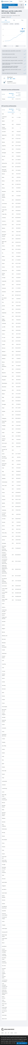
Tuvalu (3, 921)
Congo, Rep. (4, 214)
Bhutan (3, 187)
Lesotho (3, 344)
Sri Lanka (3, 340)
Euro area (4, 965)
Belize (3, 177)
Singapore (4, 885)
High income (4, 1018)
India (3, 295)
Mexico (3, 362)
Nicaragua (4, 404)
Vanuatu (3, 522)
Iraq (3, 302)
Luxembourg (4, 788)
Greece (3, 724)
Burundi (3, 156)
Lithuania (4, 784)
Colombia (4, 217)
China (3, 199)
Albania (3, 142)
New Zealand (4, 839)
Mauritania (4, 386)
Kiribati (3, 767)
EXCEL (14, 78)
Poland (3, 853)
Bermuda (4, 639)
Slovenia (3, 900)
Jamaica (3, 305)
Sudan (3, 432)
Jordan (3, 309)
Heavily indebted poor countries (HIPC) (4, 974)
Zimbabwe (4, 543)
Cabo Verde (4, 224)
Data (11, 1)
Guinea (3, 267)
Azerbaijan (4, 152)
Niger (3, 397)
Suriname (4, 131)
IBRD (2, 1033)
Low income (4, 585)
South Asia (4, 575)
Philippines (4, 418)
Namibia (3, 821)
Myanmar (4, 372)
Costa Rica (4, 664)
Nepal (3, 407)
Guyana (3, 284)
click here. (14, 1042)
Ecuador (3, 238)
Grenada (3, 277)
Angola (3, 138)
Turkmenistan (4, 481)
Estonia (3, 696)
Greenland (4, 728)
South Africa (4, 536)
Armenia (3, 149)
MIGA (12, 1033)
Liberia (3, 333)
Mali (3, 369)
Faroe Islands (4, 706)
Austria (3, 625)
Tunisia (3, 492)
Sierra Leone (4, 443)
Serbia (3, 453)
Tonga (3, 489)
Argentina (4, 145)
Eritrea (3, 245)
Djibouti (3, 228)
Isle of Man (4, 745)
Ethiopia (3, 249)
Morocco (3, 348)
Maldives (3, 358)
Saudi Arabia (4, 882)
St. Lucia (3, 337)
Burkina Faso (4, 163)
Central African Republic (3, 196)
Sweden (3, 903)
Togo (3, 471)
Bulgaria (3, 124)
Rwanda (3, 429)
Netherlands (4, 829)
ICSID (15, 1033)
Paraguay (4, 425)
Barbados (4, 642)
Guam (3, 731)
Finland (3, 699)
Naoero (3, 836)
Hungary (3, 742)
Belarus (3, 173)
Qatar (3, 875)
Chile (3, 660)
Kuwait (3, 774)
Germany (4, 685)
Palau (3, 850)
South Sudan (4, 892)
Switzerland (4, 653)
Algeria (3, 120)
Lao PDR (3, 326)
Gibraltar (3, 717)
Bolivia (3, 180)
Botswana (4, 191)
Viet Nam (4, 518)
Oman (3, 843)
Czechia (3, 681)
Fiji (2, 252)
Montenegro (4, 376)
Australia (3, 621)
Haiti (3, 113)
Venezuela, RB (4, 932)
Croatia (3, 738)
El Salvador (4, 446)
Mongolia (4, 379)
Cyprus (3, 678)
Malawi (3, 393)
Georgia (3, 259)
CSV (8, 78)
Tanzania (3, 499)
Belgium (3, 628)
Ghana (3, 263)
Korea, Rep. (4, 770)
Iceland (3, 752)
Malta (3, 809)
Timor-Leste (4, 485)
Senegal (3, 436)
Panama (3, 846)
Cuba (3, 667)
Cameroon (4, 207)
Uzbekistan (4, 510)
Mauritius (4, 390)
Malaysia (3, 818)
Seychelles (4, 910)
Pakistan (3, 99)
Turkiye (3, 496)
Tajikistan (3, 478)
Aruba (3, 603)
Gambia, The (4, 270)
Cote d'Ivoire (4, 203)
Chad (3, 467)
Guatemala (4, 281)
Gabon (3, 256)
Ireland (3, 749)
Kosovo (3, 529)
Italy (3, 759)
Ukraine (3, 506)
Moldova (3, 351)
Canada (3, 649)
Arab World (4, 946)
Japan (3, 763)
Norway (3, 832)
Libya (3, 777)
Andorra (3, 607)
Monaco (3, 802)
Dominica (4, 231)
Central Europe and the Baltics (4, 951)
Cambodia (4, 323)
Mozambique (4, 383)
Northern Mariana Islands (4, 814)
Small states (4, 1015)
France (3, 703)
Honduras (4, 288)
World (3, 942)
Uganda (3, 503)
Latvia (3, 791)
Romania (3, 878)
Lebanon (3, 330)
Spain (3, 692)
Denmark (4, 688)
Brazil (3, 184)
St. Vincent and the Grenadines (4, 514)
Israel (3, 756)
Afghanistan (4, 135)
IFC (8, 1033)
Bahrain (3, 632)
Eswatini (3, 460)
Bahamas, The (4, 635)
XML (11, 78)
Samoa (3, 525)
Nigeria (3, 400)
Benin (3, 159)
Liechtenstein (4, 781)
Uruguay (3, 925)
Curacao (3, 671)
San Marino (4, 889)
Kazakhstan (4, 312)
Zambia (3, 539)
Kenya (3, 316)
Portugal (3, 864)
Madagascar (4, 355)
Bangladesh (4, 166)
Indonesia (4, 291)
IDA (5, 1033)
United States (4, 928)
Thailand (3, 474)
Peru (3, 414)
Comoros (4, 221)
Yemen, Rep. (4, 532)
